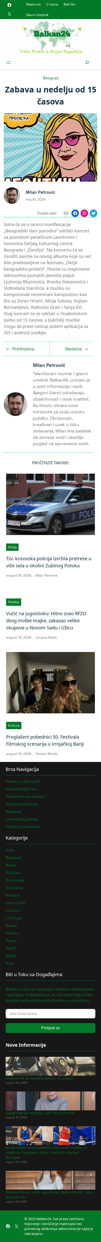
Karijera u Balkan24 (23, 781)
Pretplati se (50, 1028)
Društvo (13, 872)
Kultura (13, 725)
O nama (52, 4)
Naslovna (33, 4)
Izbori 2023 (16, 902)
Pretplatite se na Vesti (25, 796)
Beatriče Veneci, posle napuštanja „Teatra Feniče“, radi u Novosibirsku (50, 1194)
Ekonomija (15, 880)
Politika (13, 602)
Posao (11, 940)
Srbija (12, 547)
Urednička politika (22, 819)
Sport (11, 948)
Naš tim (69, 4)
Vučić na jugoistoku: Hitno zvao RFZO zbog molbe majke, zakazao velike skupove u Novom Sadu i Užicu (46, 620)
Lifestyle (13, 918)
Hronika (12, 895)
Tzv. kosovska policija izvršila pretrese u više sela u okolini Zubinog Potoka (48, 562)
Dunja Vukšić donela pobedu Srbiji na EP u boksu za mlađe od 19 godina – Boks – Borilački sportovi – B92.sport (46, 1152)
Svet (10, 963)
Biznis (11, 865)
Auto (10, 850)
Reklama (13, 811)
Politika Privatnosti (22, 826)
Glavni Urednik (37, 15)
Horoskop (14, 887)
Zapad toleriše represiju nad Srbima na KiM (40, 1113)
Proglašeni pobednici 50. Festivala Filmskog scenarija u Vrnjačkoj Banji (45, 740)
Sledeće (73, 348)
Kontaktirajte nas (21, 788)
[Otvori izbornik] (8, 62)
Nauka (11, 925)
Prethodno (23, 348)
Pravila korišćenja (21, 804)
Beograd (50, 77)
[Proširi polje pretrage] (87, 62)
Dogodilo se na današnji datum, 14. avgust (39, 1078)
